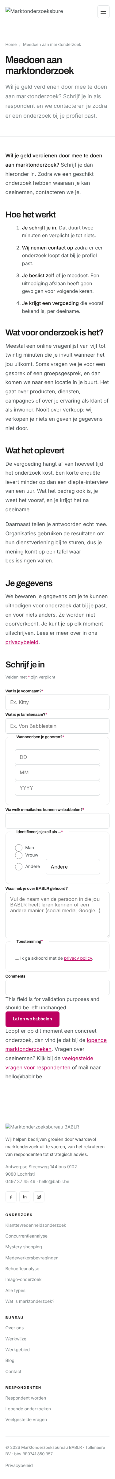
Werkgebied (18, 1349)
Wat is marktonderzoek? (30, 1301)
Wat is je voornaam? (25, 691)
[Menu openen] (104, 11)
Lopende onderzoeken (28, 1409)
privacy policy (78, 958)
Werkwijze (16, 1339)
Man (29, 847)
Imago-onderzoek (24, 1279)
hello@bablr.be (54, 1181)
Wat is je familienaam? (26, 714)
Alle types (15, 1290)
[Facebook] (11, 1196)
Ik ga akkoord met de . (56, 958)
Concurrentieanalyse (27, 1236)
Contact (13, 1371)
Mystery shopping (24, 1247)
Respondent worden (26, 1398)
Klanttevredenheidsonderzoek (36, 1225)
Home (11, 44)
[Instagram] (38, 1196)
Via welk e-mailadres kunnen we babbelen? (45, 809)
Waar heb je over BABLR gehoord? (37, 888)
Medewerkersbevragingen (32, 1258)
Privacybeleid (19, 1465)
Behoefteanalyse (22, 1268)
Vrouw (31, 855)
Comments (15, 976)
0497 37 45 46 (21, 1181)
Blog (10, 1360)
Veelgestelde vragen (26, 1419)
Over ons (15, 1328)
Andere (32, 866)
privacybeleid (22, 642)
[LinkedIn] (24, 1196)
